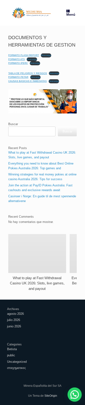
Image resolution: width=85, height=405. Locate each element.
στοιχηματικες (16, 368)
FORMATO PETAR (18, 77)
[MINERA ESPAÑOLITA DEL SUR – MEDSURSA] (31, 13)
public (11, 355)
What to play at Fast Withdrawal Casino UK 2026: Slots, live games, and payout (37, 283)
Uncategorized (17, 361)
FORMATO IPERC (18, 63)
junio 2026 (14, 326)
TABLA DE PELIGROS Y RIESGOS (27, 73)
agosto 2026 (15, 314)
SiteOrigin (50, 395)
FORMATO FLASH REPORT (23, 55)
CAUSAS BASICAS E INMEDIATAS (27, 81)
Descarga (46, 55)
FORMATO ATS (16, 59)
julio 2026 (13, 320)
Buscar (13, 124)
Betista (12, 349)
